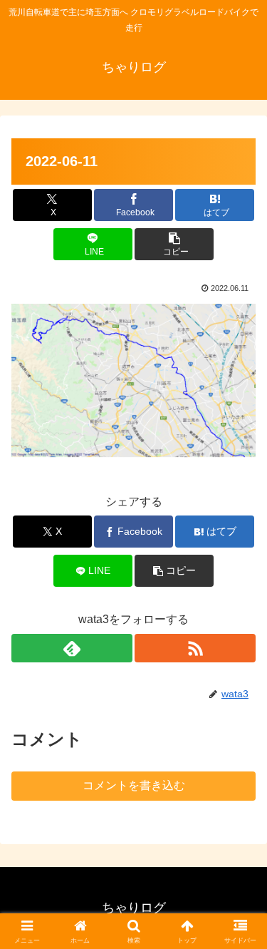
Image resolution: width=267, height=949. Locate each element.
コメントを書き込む (134, 785)
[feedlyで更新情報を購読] (71, 648)
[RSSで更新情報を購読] (195, 648)
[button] (174, 244)
